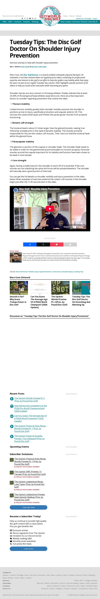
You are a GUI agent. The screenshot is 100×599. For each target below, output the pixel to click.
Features (5, 575)
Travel (17, 578)
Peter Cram (24, 67)
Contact (63, 586)
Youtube (67, 588)
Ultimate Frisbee (91, 586)
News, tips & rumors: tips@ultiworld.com (13, 16)
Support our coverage (83, 18)
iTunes (91, 588)
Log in (95, 18)
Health (31, 272)
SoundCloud (83, 588)
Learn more (28, 549)
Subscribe (94, 583)
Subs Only (91, 22)
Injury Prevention (45, 272)
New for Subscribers (51, 583)
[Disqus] (50, 353)
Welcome (40, 583)
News (63, 22)
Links (48, 575)
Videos (65, 16)
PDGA (5, 22)
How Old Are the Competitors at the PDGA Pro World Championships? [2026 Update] (30, 408)
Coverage (20, 575)
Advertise (56, 586)
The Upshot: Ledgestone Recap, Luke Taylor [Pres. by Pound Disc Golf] (29, 484)
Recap (5, 578)
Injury (36, 272)
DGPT (10, 22)
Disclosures (71, 586)
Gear (26, 575)
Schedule (26, 22)
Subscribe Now (29, 507)
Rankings (35, 22)
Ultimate (79, 16)
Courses (12, 575)
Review (10, 578)
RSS (96, 588)
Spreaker (74, 588)
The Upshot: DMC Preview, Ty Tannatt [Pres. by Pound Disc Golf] (30, 473)
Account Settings (72, 583)
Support (82, 583)
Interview (42, 575)
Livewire (28, 578)
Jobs (77, 586)
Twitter (52, 588)
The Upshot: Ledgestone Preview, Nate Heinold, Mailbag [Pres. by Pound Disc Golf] (29, 497)
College (87, 580)
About (49, 586)
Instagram (59, 588)
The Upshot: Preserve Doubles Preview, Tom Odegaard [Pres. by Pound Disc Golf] (29, 439)
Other (65, 575)
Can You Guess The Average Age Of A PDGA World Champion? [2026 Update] (30, 418)
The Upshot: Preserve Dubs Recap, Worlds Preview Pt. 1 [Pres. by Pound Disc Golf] (30, 429)
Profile (85, 575)
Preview (78, 575)
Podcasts (84, 22)
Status (83, 586)
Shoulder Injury (67, 272)
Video (44, 67)
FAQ (87, 583)
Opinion (59, 575)
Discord (72, 16)
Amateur (94, 580)
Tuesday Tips (78, 272)
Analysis (68, 22)
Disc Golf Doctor (30, 74)
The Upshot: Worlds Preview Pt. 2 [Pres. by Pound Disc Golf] (29, 399)
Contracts (17, 22)
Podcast (71, 575)
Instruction (76, 22)
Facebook (44, 588)
